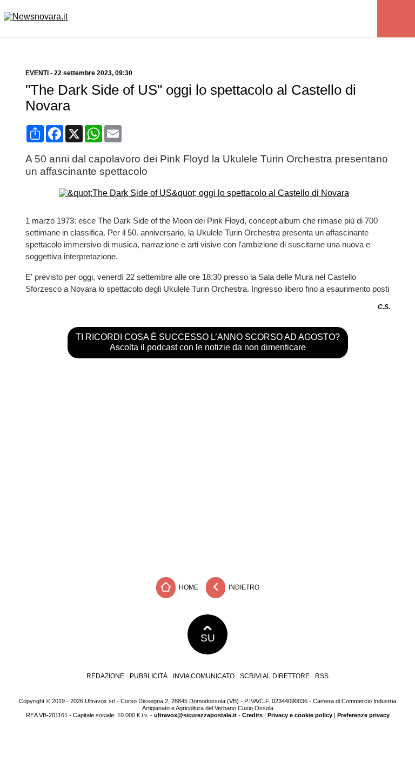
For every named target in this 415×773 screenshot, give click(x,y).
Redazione (105, 676)
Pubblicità (149, 676)
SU (207, 638)
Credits (252, 715)
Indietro (243, 587)
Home (187, 587)
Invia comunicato (204, 676)
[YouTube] (201, 46)
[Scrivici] (228, 46)
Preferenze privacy (363, 715)
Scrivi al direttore (275, 676)
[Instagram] (174, 46)
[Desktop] (255, 46)
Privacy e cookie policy (299, 715)
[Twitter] (187, 46)
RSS (322, 676)
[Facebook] (160, 46)
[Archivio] (241, 46)
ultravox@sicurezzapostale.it (195, 715)
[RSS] (214, 46)
